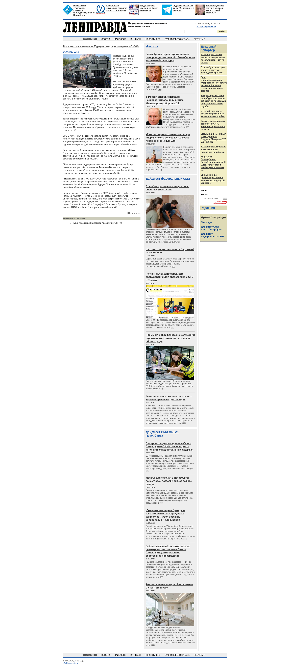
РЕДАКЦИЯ (200, 39)
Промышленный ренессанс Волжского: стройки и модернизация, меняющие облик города (170, 338)
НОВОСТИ (105, 39)
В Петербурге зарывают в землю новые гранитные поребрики (213, 149)
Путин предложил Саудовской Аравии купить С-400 (97, 223)
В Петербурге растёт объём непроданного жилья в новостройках (213, 114)
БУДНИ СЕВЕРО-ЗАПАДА (177, 39)
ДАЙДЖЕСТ (120, 39)
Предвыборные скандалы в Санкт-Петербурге (148, 8)
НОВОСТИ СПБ (153, 39)
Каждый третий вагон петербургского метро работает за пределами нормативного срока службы (213, 101)
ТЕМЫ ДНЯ (90, 39)
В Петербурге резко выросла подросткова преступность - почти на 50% (213, 58)
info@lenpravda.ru (206, 27)
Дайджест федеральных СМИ (168, 178)
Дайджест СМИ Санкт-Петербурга (162, 433)
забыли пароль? (220, 203)
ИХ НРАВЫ (135, 39)
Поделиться (134, 213)
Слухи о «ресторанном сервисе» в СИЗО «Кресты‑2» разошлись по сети (213, 125)
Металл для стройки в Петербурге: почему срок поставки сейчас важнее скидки (169, 480)
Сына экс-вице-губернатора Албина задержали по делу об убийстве (213, 179)
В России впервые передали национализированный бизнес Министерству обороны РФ (164, 100)
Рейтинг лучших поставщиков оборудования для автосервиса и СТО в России (170, 276)
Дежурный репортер (208, 48)
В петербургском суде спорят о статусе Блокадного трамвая (213, 70)
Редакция (208, 208)
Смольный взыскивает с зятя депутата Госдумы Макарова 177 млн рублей (213, 138)
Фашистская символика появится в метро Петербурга (116, 8)
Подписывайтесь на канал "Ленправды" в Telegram (183, 8)
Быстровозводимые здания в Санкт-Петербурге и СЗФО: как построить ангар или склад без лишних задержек (169, 446)
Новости (152, 46)
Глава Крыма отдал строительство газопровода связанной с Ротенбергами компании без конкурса (170, 57)
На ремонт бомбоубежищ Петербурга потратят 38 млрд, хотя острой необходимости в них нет (213, 163)
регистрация (222, 201)
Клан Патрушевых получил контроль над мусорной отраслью (215, 9)
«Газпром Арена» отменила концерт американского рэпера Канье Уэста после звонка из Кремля (168, 137)
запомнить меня (211, 198)
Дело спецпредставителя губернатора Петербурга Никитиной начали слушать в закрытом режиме (214, 84)
